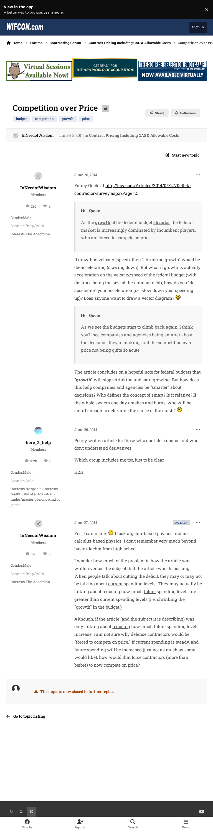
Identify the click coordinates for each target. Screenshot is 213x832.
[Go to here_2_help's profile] (38, 431)
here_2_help (38, 442)
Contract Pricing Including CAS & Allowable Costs (134, 135)
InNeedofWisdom (38, 135)
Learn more (10, 9)
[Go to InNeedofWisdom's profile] (16, 135)
